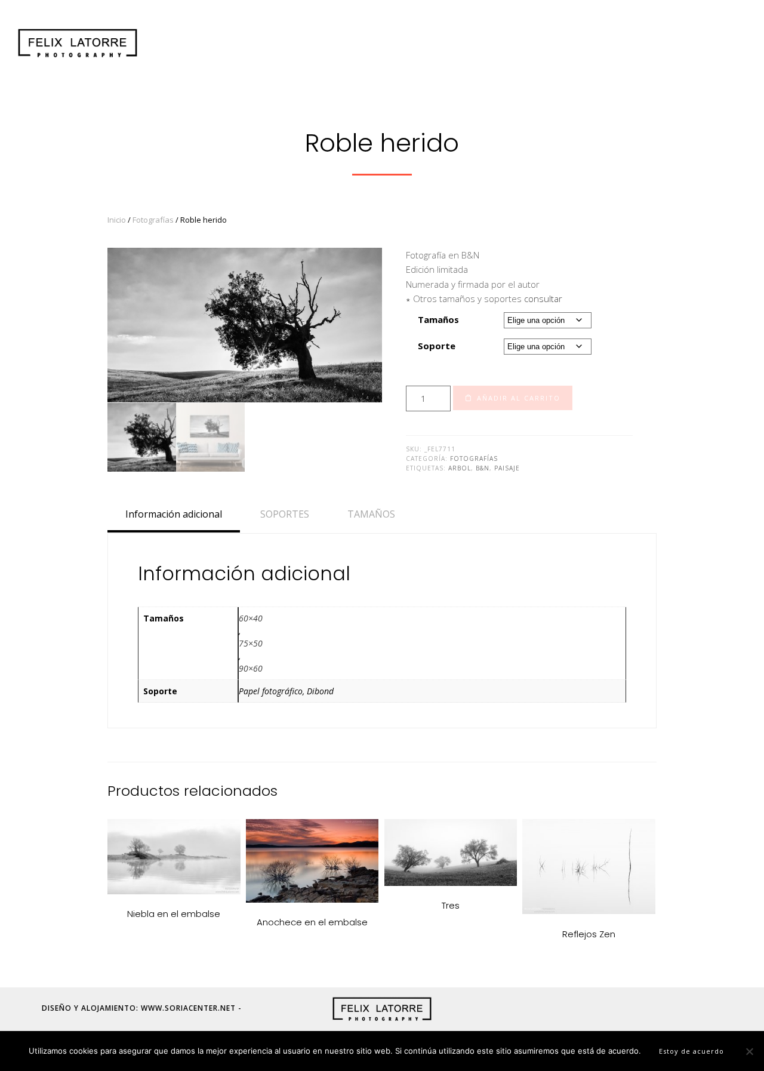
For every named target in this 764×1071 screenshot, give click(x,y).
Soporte (436, 346)
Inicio (116, 219)
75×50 (251, 643)
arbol (459, 468)
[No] (749, 1051)
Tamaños (438, 319)
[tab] (173, 514)
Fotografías (153, 219)
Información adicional (173, 514)
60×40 (251, 618)
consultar (543, 298)
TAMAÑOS (371, 514)
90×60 (251, 668)
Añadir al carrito (518, 397)
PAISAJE (507, 468)
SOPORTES (284, 514)
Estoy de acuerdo (691, 1051)
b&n (482, 468)
